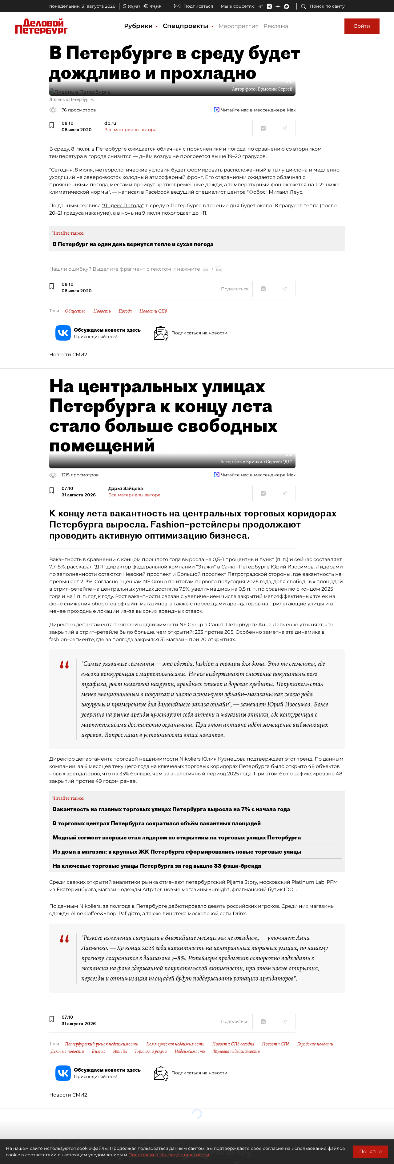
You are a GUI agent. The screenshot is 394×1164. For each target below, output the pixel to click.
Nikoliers (190, 759)
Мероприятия (239, 26)
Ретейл (120, 1051)
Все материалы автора (130, 129)
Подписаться (198, 6)
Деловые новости (67, 1051)
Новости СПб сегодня (233, 1044)
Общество (75, 311)
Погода (125, 311)
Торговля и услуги (151, 1051)
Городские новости (315, 1044)
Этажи (206, 567)
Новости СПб (153, 311)
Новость (102, 311)
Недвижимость (190, 1051)
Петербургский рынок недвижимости (102, 1044)
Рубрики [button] (139, 26)
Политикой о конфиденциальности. (169, 1155)
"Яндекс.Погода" (122, 205)
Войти (362, 26)
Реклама (275, 26)
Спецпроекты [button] (186, 26)
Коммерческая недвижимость (175, 1044)
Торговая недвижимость (236, 1051)
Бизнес (98, 1051)
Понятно (370, 1151)
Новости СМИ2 (68, 355)
